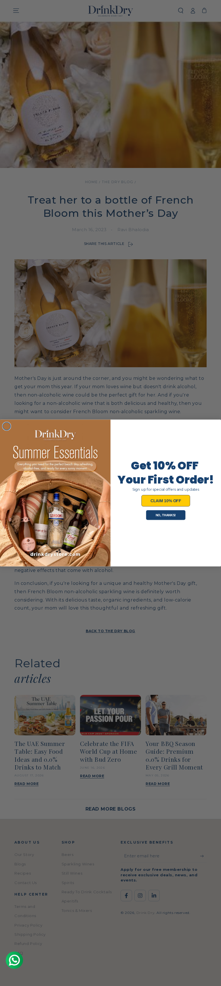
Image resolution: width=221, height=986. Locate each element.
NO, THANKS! (166, 515)
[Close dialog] (7, 426)
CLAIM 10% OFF (165, 500)
